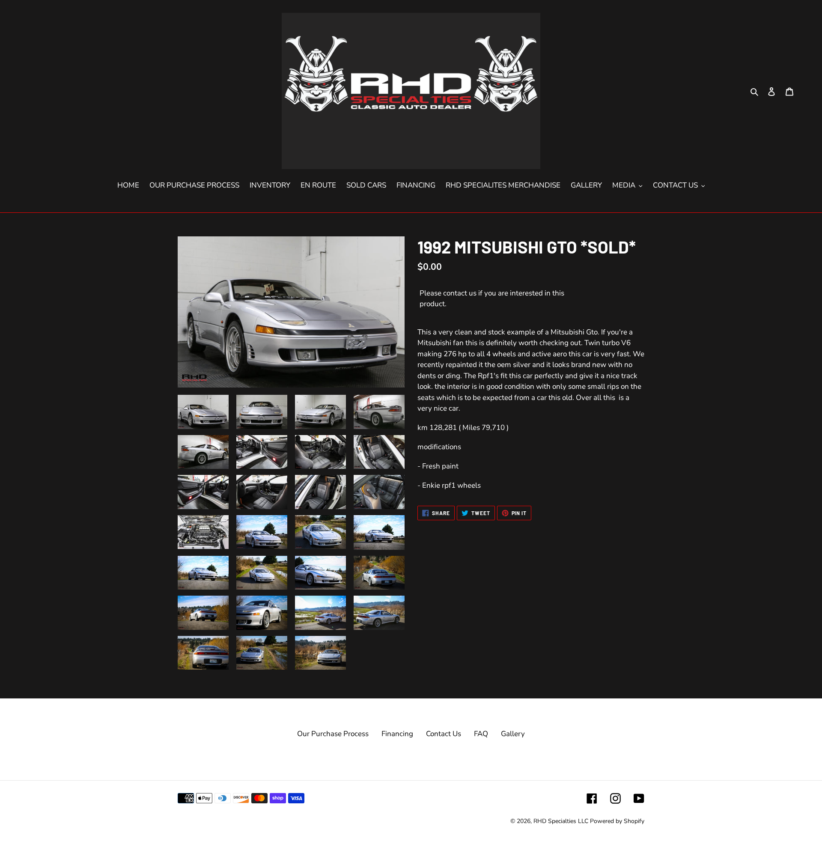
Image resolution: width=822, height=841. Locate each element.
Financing (397, 734)
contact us (460, 293)
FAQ (481, 734)
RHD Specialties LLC (560, 821)
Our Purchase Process (333, 734)
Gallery (513, 734)
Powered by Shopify (617, 821)
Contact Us (443, 734)
